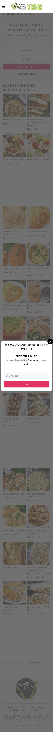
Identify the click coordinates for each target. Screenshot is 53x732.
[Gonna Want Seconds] (26, 8)
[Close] (50, 341)
